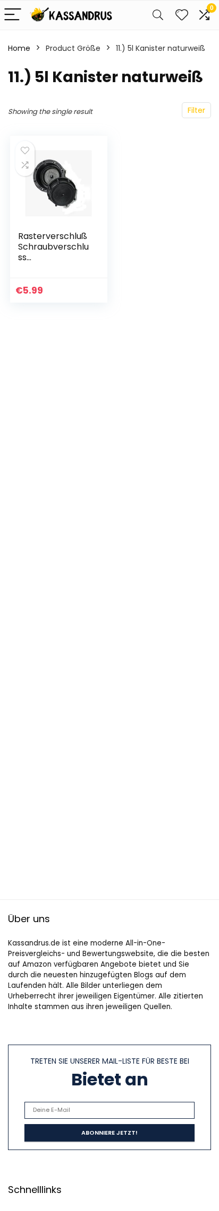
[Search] (158, 15)
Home (19, 48)
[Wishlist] (181, 15)
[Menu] (13, 15)
